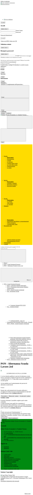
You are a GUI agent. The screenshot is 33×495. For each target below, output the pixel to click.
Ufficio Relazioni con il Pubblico (12, 459)
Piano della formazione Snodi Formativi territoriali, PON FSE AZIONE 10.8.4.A (20, 338)
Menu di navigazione (22, 280)
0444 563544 (9, 433)
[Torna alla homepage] (16, 115)
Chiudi (2, 72)
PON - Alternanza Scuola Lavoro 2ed (16, 359)
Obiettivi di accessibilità (10, 462)
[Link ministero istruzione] (8, 2)
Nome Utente (19, 30)
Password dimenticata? (6, 35)
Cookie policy (7, 454)
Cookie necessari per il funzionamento (10, 412)
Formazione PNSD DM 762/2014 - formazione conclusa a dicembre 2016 (19, 341)
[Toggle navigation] (13, 134)
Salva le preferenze (13, 418)
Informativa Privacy (9, 457)
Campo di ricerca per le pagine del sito (10, 247)
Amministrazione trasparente (11, 466)
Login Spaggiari (12, 61)
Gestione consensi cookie (10, 464)
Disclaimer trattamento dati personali (10, 481)
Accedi (2, 22)
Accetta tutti (25, 396)
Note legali (6, 456)
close (2, 142)
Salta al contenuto (5, 1)
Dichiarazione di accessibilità (11, 460)
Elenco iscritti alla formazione (17, 343)
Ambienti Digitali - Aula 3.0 (17, 320)
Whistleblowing (8, 463)
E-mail (17, 55)
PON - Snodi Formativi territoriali (15, 290)
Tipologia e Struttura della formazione (19, 358)
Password (18, 32)
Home (5, 263)
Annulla (3, 113)
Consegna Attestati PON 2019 (18, 305)
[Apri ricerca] (19, 122)
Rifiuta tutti (13, 396)
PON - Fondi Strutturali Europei (12, 264)
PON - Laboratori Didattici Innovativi (16, 285)
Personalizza (4, 396)
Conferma (8, 113)
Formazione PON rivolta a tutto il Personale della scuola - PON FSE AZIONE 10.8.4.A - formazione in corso (21, 355)
